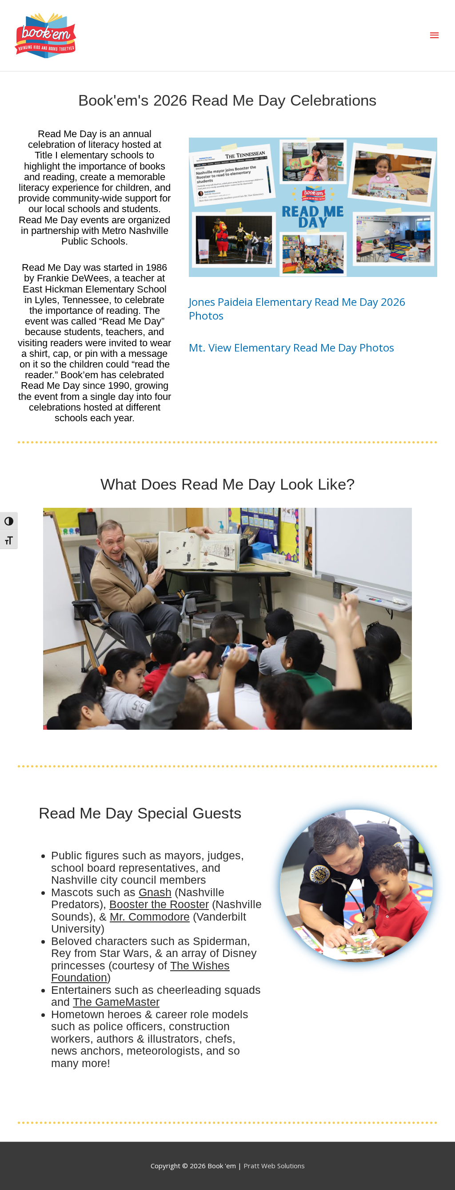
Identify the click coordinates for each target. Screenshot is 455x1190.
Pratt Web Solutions (274, 1165)
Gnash (155, 892)
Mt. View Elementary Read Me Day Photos (291, 347)
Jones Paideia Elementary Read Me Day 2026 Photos (297, 308)
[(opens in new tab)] (313, 206)
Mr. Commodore (150, 916)
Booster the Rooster (159, 904)
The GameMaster (116, 1002)
